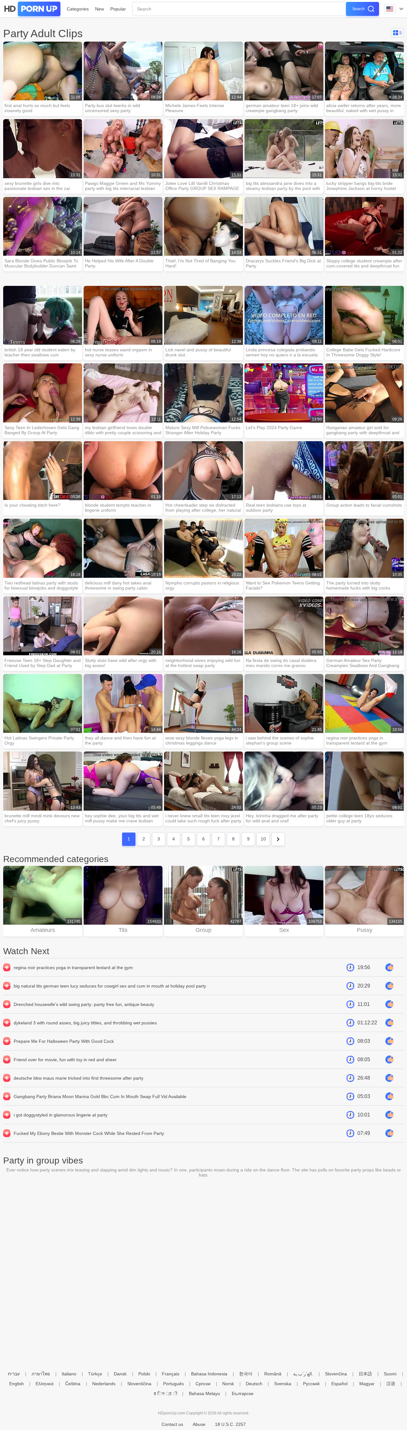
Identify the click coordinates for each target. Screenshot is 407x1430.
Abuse (199, 1424)
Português (173, 1383)
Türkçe (95, 1373)
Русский (311, 1383)
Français (170, 1373)
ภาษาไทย (40, 1373)
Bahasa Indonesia (209, 1373)
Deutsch (254, 1383)
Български (242, 1393)
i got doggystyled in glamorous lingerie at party (60, 1114)
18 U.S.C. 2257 (230, 1424)
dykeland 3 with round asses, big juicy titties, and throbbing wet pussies (85, 1022)
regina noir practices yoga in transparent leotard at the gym (73, 967)
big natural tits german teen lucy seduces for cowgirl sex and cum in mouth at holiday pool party (110, 985)
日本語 (365, 1373)
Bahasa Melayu (204, 1393)
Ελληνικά (44, 1383)
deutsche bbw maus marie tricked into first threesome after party (78, 1078)
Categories (78, 8)
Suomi (390, 1373)
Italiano (69, 1373)
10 (263, 838)
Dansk (120, 1373)
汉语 (390, 1383)
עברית (14, 1373)
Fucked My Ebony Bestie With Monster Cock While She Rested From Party (89, 1133)
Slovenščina (139, 1383)
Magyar (367, 1383)
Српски (203, 1383)
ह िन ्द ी (165, 1393)
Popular (118, 8)
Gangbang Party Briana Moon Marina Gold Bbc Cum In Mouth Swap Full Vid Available (100, 1096)
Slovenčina (336, 1373)
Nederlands (103, 1383)
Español (339, 1383)
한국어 (245, 1373)
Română (272, 1373)
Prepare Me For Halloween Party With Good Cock (64, 1041)
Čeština (72, 1383)
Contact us (172, 1424)
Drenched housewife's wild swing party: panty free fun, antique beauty (84, 1004)
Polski (144, 1373)
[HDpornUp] (31, 9)
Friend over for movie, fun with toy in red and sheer (65, 1059)
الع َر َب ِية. (303, 1373)
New (99, 8)
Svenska (282, 1383)
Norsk (228, 1383)
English (16, 1383)
